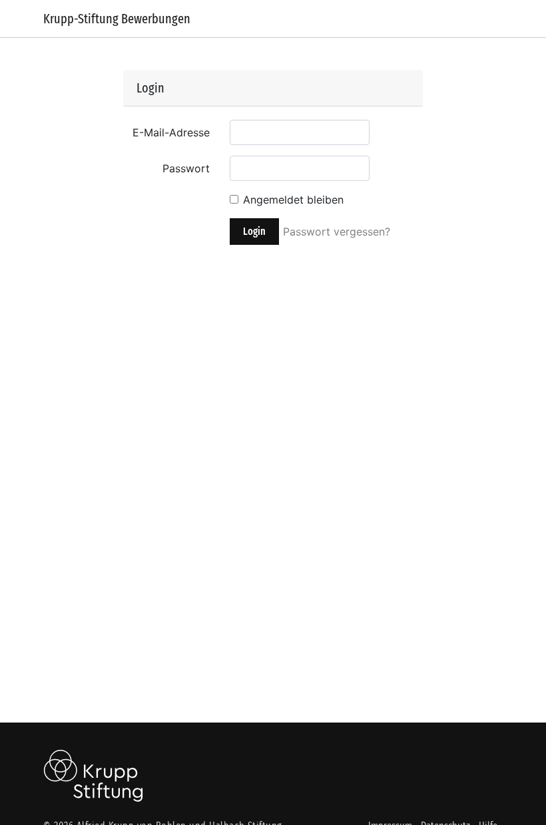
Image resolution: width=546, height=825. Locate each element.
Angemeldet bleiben (293, 199)
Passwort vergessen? (336, 231)
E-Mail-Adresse (171, 132)
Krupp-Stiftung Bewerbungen (116, 19)
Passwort (186, 168)
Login (254, 231)
